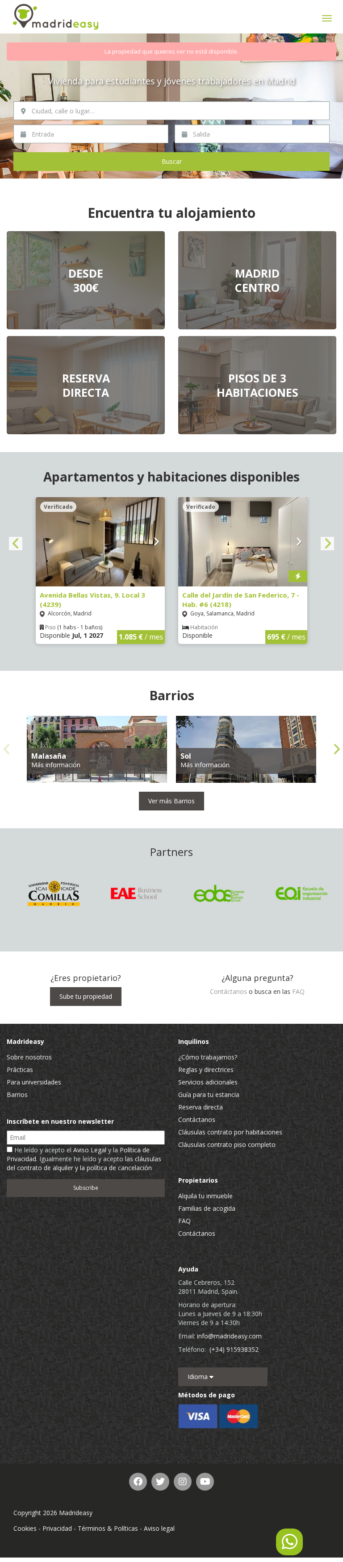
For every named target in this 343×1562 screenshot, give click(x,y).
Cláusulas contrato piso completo (227, 1144)
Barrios (17, 1094)
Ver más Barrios (171, 801)
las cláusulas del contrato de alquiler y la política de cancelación (84, 1163)
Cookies (25, 1528)
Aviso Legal (89, 1150)
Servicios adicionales (208, 1082)
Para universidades (34, 1082)
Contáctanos (228, 991)
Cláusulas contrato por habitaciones (230, 1132)
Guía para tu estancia (208, 1094)
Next (327, 543)
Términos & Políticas (108, 1528)
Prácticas (20, 1069)
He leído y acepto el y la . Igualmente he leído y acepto (84, 1159)
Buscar (172, 161)
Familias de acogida (206, 1208)
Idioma (198, 1376)
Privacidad (57, 1528)
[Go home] (56, 16)
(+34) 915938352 (234, 1349)
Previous (15, 543)
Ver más (86, 280)
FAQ (298, 991)
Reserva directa (200, 1107)
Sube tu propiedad (85, 996)
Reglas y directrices (206, 1069)
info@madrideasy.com (229, 1336)
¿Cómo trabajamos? (207, 1057)
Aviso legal (159, 1528)
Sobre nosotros (29, 1057)
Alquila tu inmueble (205, 1196)
